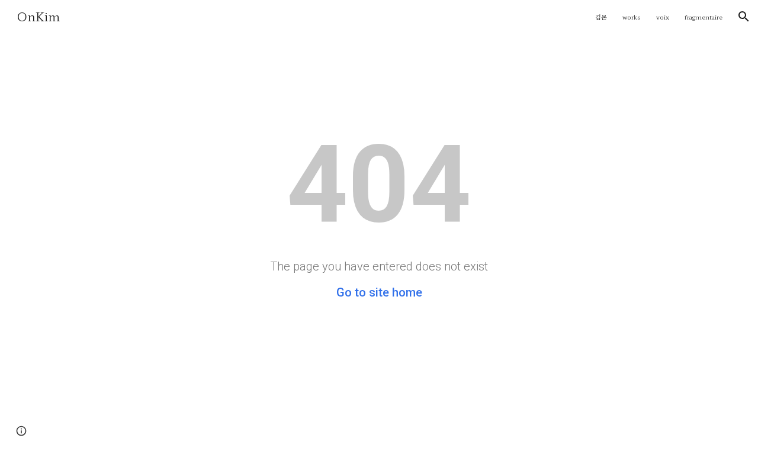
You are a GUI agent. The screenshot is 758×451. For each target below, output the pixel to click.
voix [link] (662, 16)
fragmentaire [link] (703, 16)
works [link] (631, 16)
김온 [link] (601, 16)
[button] (744, 16)
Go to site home (379, 292)
